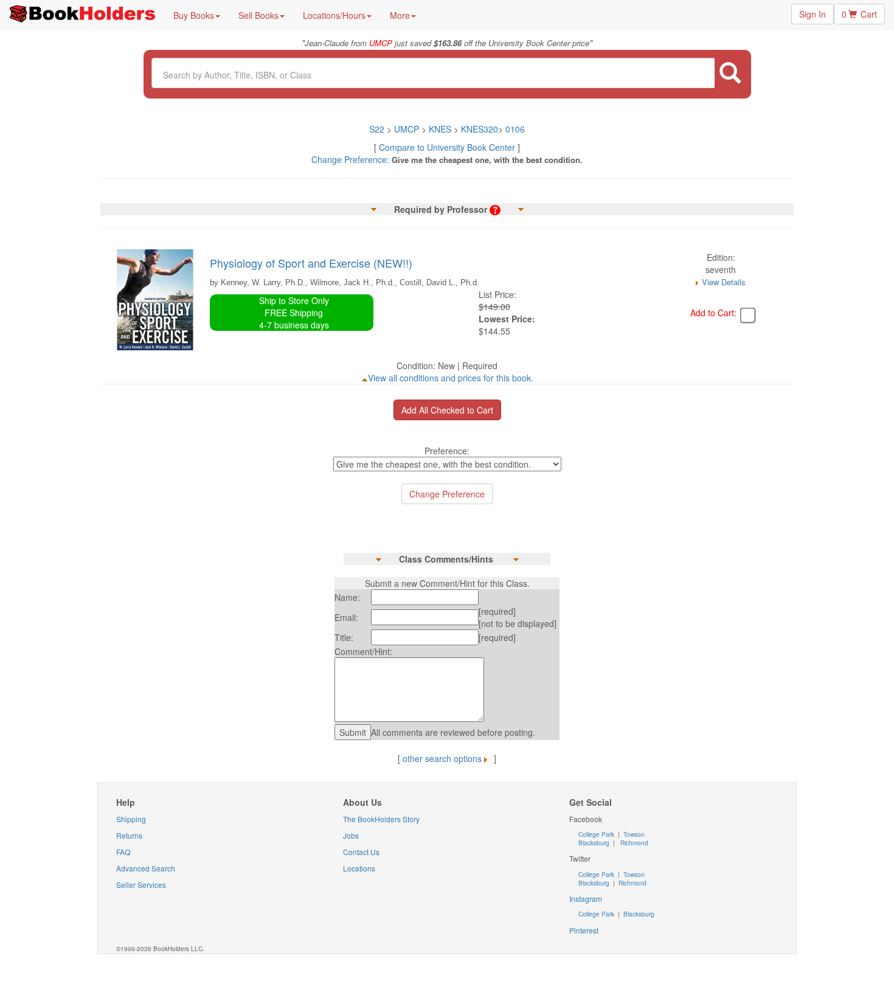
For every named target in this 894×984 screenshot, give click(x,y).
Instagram (585, 898)
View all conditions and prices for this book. (450, 378)
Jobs (351, 835)
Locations (359, 868)
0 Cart (859, 14)
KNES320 (479, 129)
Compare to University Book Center (447, 147)
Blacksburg (593, 843)
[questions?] (495, 209)
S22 (376, 129)
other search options (442, 758)
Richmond (633, 843)
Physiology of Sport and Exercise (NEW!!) (311, 263)
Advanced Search (145, 868)
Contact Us (361, 852)
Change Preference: (350, 159)
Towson (633, 834)
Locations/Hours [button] (334, 15)
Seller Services (141, 884)
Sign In (812, 14)
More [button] (400, 15)
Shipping (131, 819)
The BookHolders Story (381, 819)
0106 (515, 129)
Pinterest (583, 930)
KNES (440, 129)
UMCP (407, 129)
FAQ (123, 852)
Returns (129, 835)
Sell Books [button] (258, 15)
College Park (597, 834)
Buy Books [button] (193, 15)
